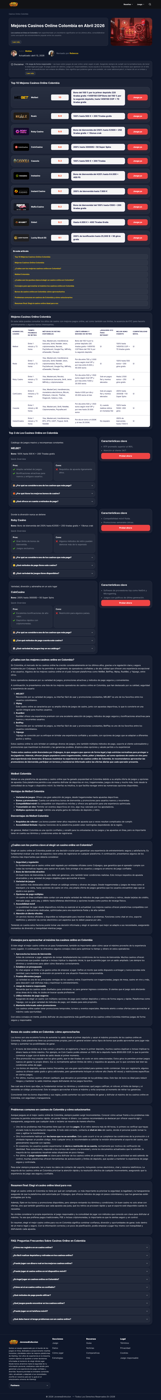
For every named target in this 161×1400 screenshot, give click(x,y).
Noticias (90, 1348)
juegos (59, 680)
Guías (89, 1343)
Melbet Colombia (22, 274)
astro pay (35, 900)
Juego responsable (129, 1358)
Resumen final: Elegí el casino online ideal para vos (36, 303)
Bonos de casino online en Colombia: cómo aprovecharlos (40, 292)
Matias (28, 51)
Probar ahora (125, 456)
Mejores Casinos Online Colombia (29, 263)
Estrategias (57, 1358)
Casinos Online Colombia (18, 14)
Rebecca (74, 53)
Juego (139, 4)
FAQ (88, 1358)
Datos (55, 1348)
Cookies (124, 1353)
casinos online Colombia (108, 1017)
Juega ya (137, 97)
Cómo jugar (58, 1353)
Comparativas (93, 1353)
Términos (124, 1343)
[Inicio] (13, 4)
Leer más (16, 42)
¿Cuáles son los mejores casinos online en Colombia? (38, 268)
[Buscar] (150, 4)
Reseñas (127, 4)
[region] (80, 377)
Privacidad (125, 1348)
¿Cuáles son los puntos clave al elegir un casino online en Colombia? (44, 280)
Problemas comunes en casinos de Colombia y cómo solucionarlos (43, 297)
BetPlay (109, 671)
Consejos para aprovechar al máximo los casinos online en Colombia (44, 286)
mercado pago (23, 900)
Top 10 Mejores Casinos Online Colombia (32, 257)
